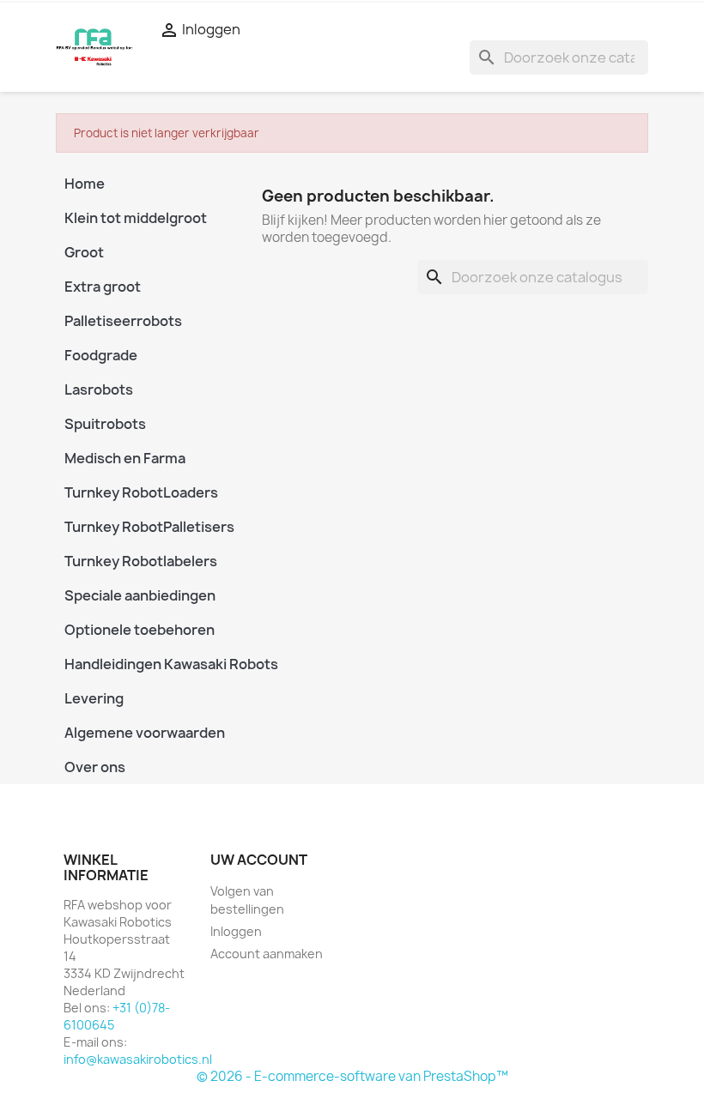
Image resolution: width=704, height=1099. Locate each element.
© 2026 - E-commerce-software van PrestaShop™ (352, 1076)
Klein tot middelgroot (135, 217)
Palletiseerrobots (123, 320)
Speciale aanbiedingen (139, 595)
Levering (94, 698)
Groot (84, 252)
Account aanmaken (266, 953)
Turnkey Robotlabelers (140, 561)
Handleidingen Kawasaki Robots (150, 664)
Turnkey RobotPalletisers (149, 526)
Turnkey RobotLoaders (141, 492)
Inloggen (236, 931)
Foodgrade (100, 355)
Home (84, 183)
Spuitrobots (105, 423)
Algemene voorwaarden (144, 732)
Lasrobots (98, 389)
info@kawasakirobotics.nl (138, 1059)
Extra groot (102, 286)
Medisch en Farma (124, 458)
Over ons (94, 767)
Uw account (258, 859)
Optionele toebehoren (139, 629)
